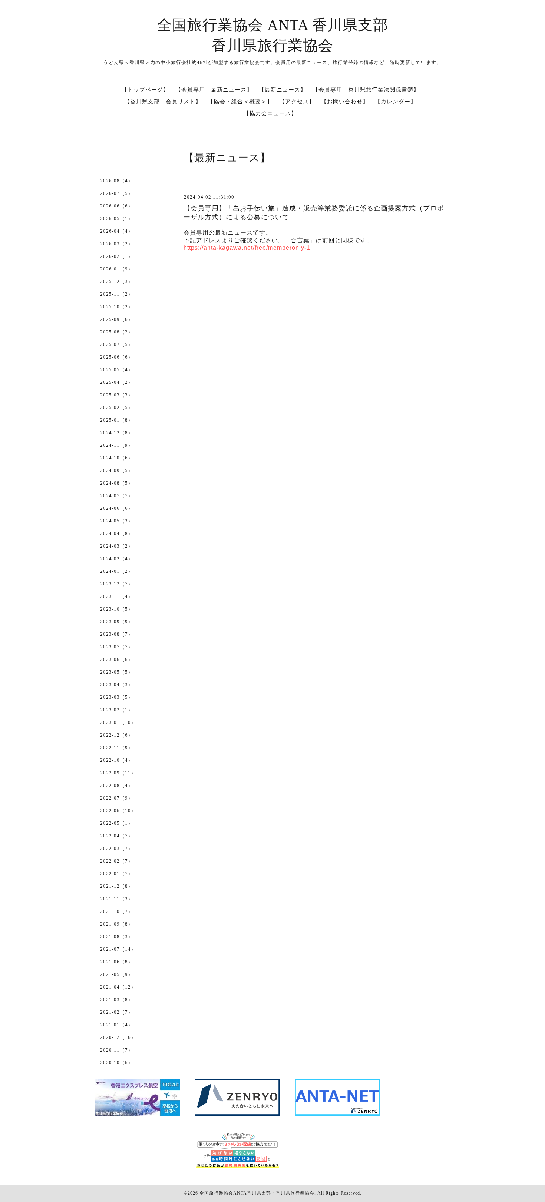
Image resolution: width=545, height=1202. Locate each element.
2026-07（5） (116, 193)
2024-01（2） (116, 571)
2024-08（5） (116, 483)
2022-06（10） (118, 810)
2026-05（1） (116, 218)
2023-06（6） (116, 659)
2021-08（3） (116, 936)
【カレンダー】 (395, 101)
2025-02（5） (116, 407)
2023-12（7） (116, 584)
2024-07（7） (116, 495)
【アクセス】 (297, 101)
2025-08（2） (116, 332)
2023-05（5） (116, 672)
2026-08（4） (116, 180)
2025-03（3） (116, 395)
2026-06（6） (116, 206)
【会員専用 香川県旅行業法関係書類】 (366, 90)
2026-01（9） (116, 269)
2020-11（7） (116, 1050)
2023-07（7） (116, 647)
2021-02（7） (116, 1012)
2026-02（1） (116, 256)
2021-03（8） (116, 999)
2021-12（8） (116, 886)
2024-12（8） (116, 432)
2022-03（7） (116, 848)
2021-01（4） (116, 1024)
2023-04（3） (116, 684)
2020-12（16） (118, 1037)
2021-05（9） (116, 974)
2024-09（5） (116, 470)
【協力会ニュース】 (270, 113)
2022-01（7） (116, 873)
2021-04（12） (118, 987)
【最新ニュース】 (282, 90)
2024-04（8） (116, 533)
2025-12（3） (116, 281)
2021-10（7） (116, 911)
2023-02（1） (116, 710)
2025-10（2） (116, 306)
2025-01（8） (116, 420)
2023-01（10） (118, 722)
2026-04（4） (116, 231)
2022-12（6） (116, 735)
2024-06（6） (116, 508)
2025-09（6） (116, 319)
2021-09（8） (116, 924)
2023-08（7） (116, 634)
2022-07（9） (116, 798)
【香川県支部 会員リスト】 (162, 101)
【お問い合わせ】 (345, 101)
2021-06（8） (116, 961)
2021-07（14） (118, 949)
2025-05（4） (116, 369)
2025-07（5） (116, 344)
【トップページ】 (145, 90)
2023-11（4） (116, 596)
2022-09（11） (118, 773)
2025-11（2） (116, 294)
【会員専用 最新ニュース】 (213, 90)
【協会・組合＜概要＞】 (240, 101)
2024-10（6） (116, 458)
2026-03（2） (116, 243)
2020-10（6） (116, 1062)
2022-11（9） (116, 747)
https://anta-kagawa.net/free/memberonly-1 (247, 248)
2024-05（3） (116, 521)
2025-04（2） (116, 382)
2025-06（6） (116, 357)
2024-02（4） (116, 558)
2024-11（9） (116, 445)
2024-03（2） (116, 546)
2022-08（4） (116, 785)
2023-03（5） (116, 697)
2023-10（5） (116, 609)
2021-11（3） (116, 899)
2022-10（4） (116, 760)
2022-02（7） (116, 861)
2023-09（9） (116, 621)
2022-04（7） (116, 836)
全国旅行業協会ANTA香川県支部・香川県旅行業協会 (256, 1193)
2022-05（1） (116, 823)
